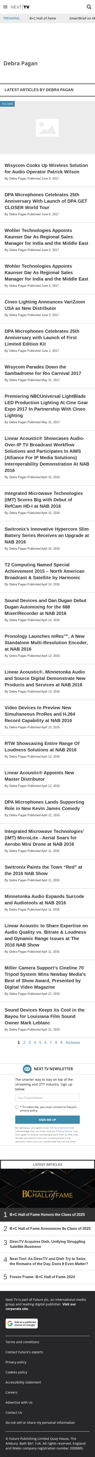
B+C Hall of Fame (43, 18)
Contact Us (14, 1412)
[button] (5, 7)
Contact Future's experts (24, 1352)
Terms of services (60, 1127)
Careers (12, 1392)
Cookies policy (16, 1372)
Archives (73, 1043)
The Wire (7, 104)
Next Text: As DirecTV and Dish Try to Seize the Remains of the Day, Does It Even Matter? (49, 1261)
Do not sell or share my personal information (40, 1422)
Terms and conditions (22, 1342)
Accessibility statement (23, 1382)
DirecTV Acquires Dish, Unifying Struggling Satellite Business (47, 1244)
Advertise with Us (19, 1402)
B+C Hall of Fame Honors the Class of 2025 (47, 1215)
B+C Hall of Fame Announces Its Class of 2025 (50, 1229)
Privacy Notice (64, 1131)
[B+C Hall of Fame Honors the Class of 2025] (47, 1195)
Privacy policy (16, 1362)
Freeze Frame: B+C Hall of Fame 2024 (42, 1277)
